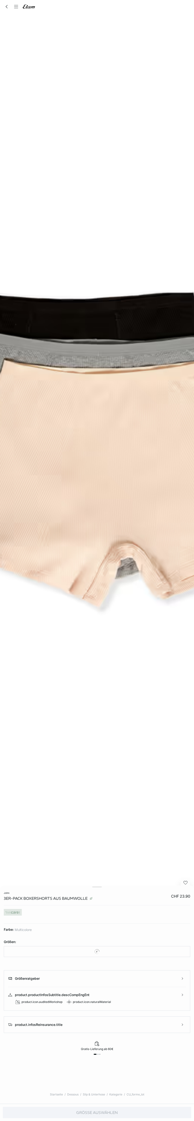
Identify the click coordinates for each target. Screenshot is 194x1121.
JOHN (6, 892)
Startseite (56, 1094)
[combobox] (97, 951)
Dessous (73, 1094)
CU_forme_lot (135, 1094)
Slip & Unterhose (94, 1094)
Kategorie (115, 1094)
